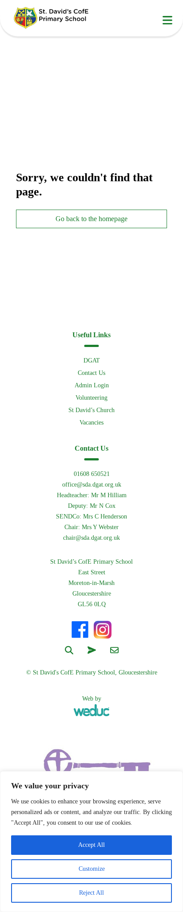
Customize (92, 868)
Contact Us (91, 373)
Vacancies (91, 422)
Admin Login (92, 385)
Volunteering (91, 397)
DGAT (92, 360)
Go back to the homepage (91, 218)
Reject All (91, 892)
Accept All (91, 845)
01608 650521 (92, 474)
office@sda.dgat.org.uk (91, 484)
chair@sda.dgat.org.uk (91, 537)
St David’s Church (91, 410)
